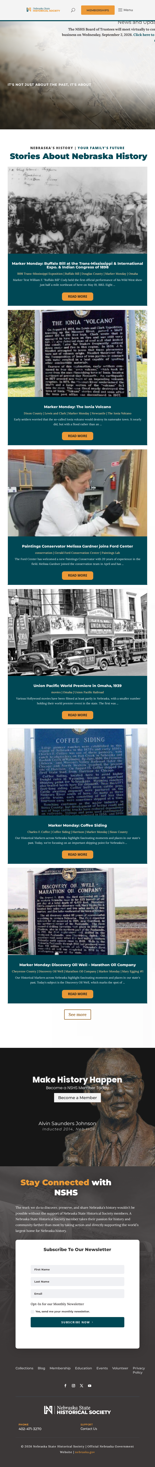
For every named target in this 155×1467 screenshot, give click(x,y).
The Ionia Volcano (119, 413)
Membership (60, 1368)
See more (78, 1014)
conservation (43, 553)
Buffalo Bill (72, 273)
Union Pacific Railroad (89, 692)
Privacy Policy (139, 1370)
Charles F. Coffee (38, 832)
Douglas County (92, 273)
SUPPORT (87, 1424)
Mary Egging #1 (132, 971)
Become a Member (77, 1097)
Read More (77, 296)
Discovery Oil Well (51, 971)
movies (56, 692)
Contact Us (89, 1428)
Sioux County (119, 832)
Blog (41, 1368)
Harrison (78, 832)
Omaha (133, 273)
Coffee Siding (61, 832)
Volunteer (120, 1368)
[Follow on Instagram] (73, 1385)
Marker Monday (115, 273)
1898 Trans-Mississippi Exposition (40, 273)
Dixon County (33, 413)
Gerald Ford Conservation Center (77, 553)
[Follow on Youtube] (89, 1385)
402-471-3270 (30, 1429)
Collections (24, 1368)
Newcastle (99, 413)
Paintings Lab (111, 553)
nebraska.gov (85, 1452)
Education (83, 1368)
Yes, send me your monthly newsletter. (63, 1311)
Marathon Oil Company (80, 971)
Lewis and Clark (55, 413)
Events (102, 1368)
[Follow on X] (81, 1385)
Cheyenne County (24, 971)
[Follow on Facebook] (65, 1385)
